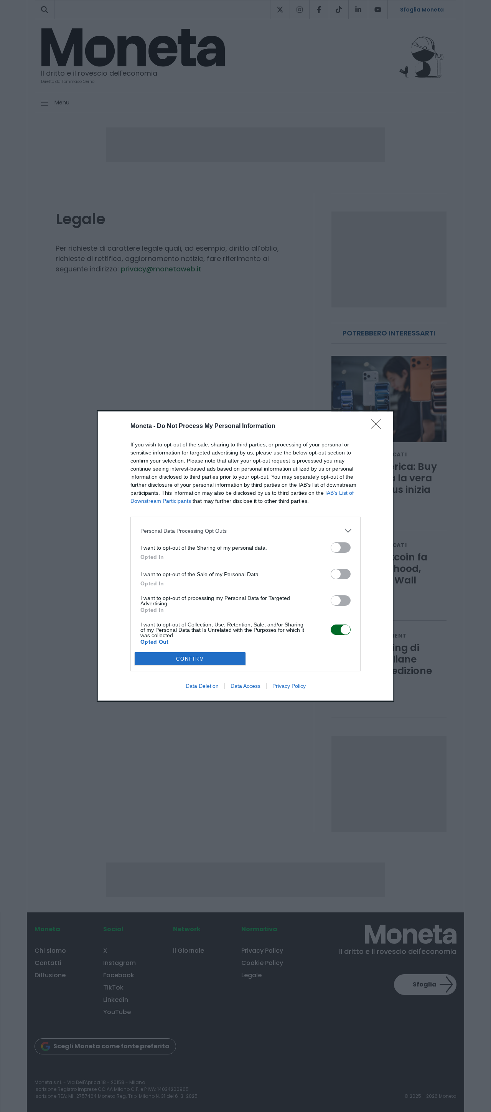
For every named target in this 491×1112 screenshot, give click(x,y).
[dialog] (245, 556)
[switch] (341, 547)
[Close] (378, 426)
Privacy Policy (289, 686)
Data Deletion (202, 686)
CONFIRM (190, 659)
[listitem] (245, 531)
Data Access (245, 686)
